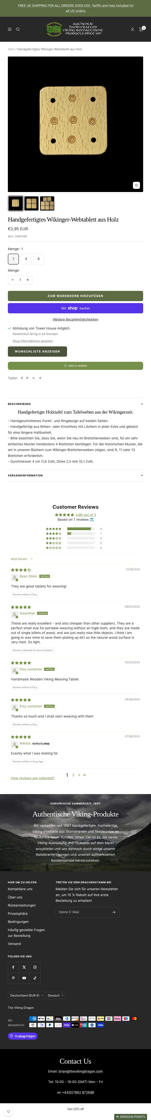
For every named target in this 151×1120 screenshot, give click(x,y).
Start (11, 49)
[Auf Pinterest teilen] (27, 378)
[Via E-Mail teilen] (40, 378)
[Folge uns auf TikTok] (34, 978)
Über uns (15, 897)
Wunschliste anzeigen (37, 351)
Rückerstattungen (22, 905)
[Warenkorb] (141, 29)
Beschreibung (19, 404)
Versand (14, 944)
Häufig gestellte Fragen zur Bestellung (26, 933)
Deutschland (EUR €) (24, 995)
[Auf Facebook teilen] (22, 378)
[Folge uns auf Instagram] (34, 967)
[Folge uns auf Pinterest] (13, 978)
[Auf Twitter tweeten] (33, 378)
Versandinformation (25, 475)
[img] (21, 570)
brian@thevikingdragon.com (81, 1071)
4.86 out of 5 (86, 515)
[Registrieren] (114, 912)
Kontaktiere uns (20, 889)
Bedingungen (18, 922)
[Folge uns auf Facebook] (13, 967)
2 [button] (73, 775)
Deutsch (54, 995)
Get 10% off (75, 1109)
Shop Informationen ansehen (33, 341)
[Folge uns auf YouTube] (24, 978)
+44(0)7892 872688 (78, 1092)
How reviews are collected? (33, 778)
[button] (54, 528)
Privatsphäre (18, 914)
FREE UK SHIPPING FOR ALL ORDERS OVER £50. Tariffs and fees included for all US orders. (76, 8)
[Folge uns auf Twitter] (24, 967)
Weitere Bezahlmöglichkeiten (75, 319)
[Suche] (18, 29)
